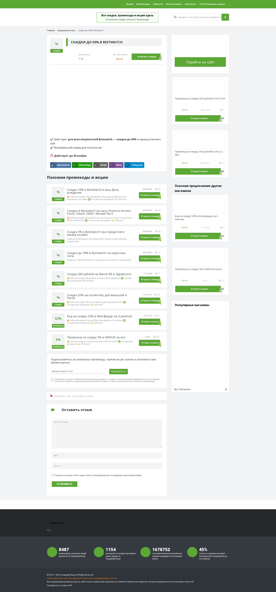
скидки (89, 396)
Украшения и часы (66, 30)
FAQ (49, 530)
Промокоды (143, 4)
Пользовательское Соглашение (64, 578)
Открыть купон (150, 321)
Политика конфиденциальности (99, 578)
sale (68, 396)
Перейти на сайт (200, 62)
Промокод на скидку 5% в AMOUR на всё (198, 269)
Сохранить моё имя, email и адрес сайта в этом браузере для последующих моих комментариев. (98, 475)
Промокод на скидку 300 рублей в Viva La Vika (198, 153)
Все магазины (174, 4)
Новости (158, 4)
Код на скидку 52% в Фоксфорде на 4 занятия (196, 218)
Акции (129, 4)
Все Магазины (182, 389)
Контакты (190, 4)
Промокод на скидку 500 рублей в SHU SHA (200, 98)
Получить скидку (146, 56)
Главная (51, 30)
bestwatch (60, 396)
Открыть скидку (150, 195)
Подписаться (118, 371)
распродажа (78, 396)
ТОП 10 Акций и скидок (212, 4)
